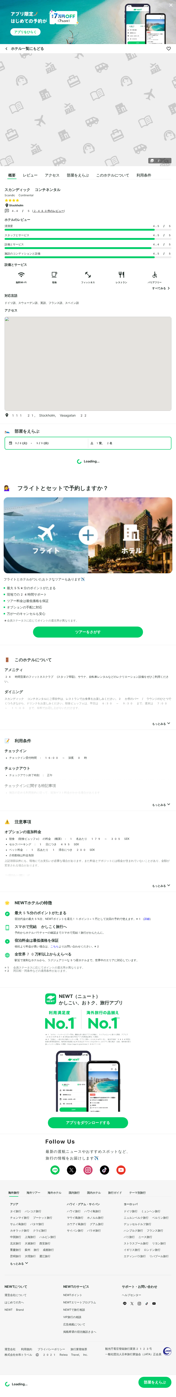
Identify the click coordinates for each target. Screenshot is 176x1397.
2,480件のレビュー (48, 211)
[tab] (12, 175)
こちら (54, 946)
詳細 (147, 919)
